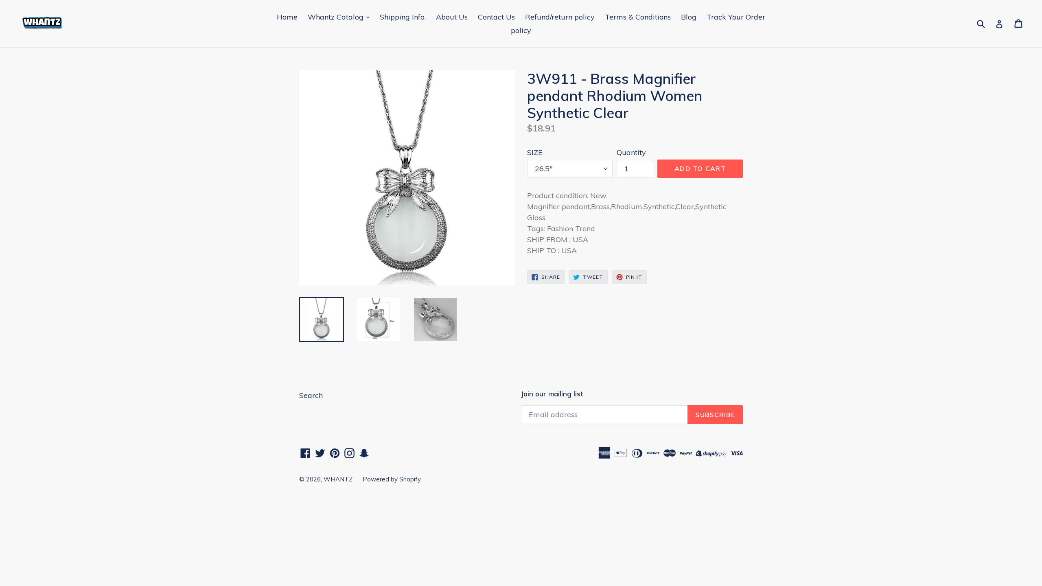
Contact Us (496, 17)
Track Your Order (736, 17)
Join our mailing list (552, 394)
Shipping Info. (403, 17)
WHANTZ (338, 479)
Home (287, 17)
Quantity (631, 152)
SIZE (535, 152)
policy (521, 30)
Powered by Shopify (392, 479)
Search (311, 395)
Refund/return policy (560, 17)
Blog (688, 17)
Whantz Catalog (337, 17)
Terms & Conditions (638, 17)
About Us (452, 17)
